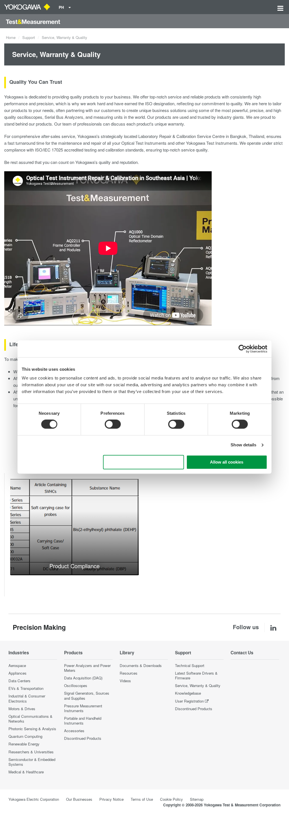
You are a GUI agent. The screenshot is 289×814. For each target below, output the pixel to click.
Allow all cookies (226, 462)
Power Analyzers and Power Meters (87, 668)
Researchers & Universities (31, 751)
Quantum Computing (25, 736)
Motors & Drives (21, 708)
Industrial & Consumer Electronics (26, 698)
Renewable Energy (24, 744)
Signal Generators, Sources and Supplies (86, 695)
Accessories (74, 730)
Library (127, 653)
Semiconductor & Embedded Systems (31, 762)
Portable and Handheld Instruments (82, 721)
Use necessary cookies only (143, 462)
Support (28, 37)
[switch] (113, 424)
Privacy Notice (111, 799)
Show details (243, 445)
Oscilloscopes (75, 685)
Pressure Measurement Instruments (83, 708)
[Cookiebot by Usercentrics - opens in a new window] (242, 349)
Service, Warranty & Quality (197, 685)
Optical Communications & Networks (30, 719)
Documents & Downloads (141, 665)
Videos (125, 680)
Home (11, 37)
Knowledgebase (188, 693)
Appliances (17, 673)
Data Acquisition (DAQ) (83, 678)
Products (73, 653)
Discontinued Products (82, 738)
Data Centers (19, 680)
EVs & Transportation (25, 688)
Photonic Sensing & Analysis (32, 728)
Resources (128, 673)
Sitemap (196, 799)
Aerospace (17, 665)
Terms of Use (142, 799)
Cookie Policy (171, 799)
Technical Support (189, 665)
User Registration (189, 701)
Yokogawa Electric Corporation (33, 799)
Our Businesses (79, 799)
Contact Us (242, 653)
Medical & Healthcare (26, 771)
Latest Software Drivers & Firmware (196, 675)
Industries (18, 653)
